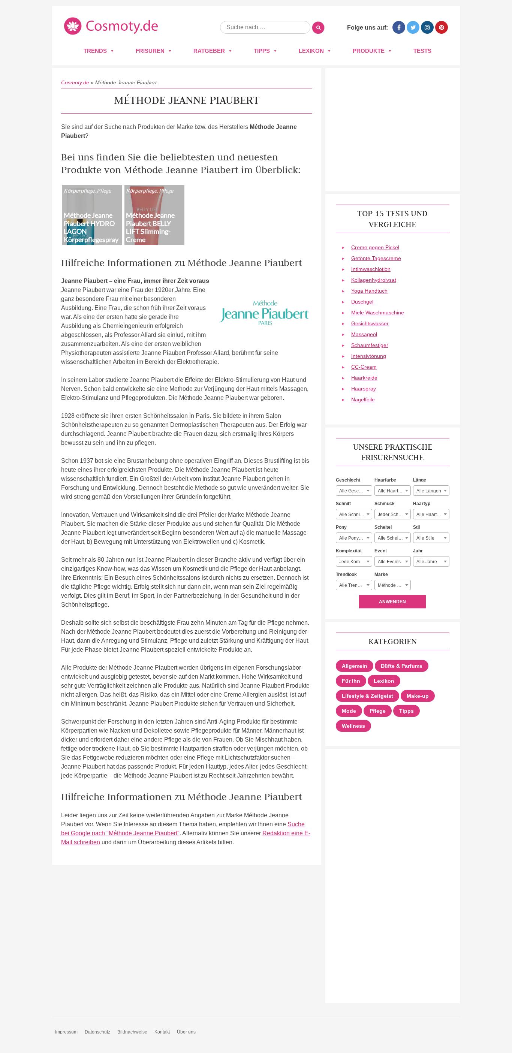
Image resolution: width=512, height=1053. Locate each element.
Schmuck (384, 503)
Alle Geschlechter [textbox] (355, 491)
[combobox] (354, 490)
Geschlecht (348, 480)
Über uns (186, 1032)
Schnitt (343, 503)
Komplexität (349, 550)
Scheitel (383, 527)
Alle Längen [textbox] (428, 491)
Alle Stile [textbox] (425, 538)
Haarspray (363, 389)
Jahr (418, 550)
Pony (341, 527)
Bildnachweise (132, 1032)
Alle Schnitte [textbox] (352, 514)
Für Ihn (351, 681)
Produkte (369, 51)
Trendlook (346, 574)
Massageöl (364, 334)
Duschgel (362, 302)
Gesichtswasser (370, 323)
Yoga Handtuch (369, 291)
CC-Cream (364, 367)
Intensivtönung (368, 356)
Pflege (378, 711)
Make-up (418, 696)
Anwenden (392, 601)
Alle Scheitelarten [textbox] (394, 538)
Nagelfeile (363, 399)
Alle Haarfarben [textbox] (394, 491)
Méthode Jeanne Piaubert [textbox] (394, 585)
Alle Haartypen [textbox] (431, 514)
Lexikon (311, 51)
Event (380, 550)
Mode (349, 711)
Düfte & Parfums (401, 666)
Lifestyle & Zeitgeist (367, 696)
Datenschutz (97, 1032)
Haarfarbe (385, 480)
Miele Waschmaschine (377, 313)
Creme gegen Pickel (375, 247)
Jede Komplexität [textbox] (355, 561)
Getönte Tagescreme (376, 258)
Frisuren (150, 51)
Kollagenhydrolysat (373, 280)
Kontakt (162, 1032)
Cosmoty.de (75, 82)
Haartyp (421, 503)
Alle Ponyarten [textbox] (354, 538)
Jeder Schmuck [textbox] (393, 514)
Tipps (262, 51)
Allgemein (354, 666)
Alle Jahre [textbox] (426, 561)
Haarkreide (364, 378)
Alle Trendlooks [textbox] (355, 585)
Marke (381, 574)
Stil (416, 527)
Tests (422, 51)
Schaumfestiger (369, 345)
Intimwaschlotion (371, 269)
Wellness (353, 726)
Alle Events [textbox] (389, 561)
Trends (95, 51)
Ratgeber (209, 51)
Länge (419, 480)
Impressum (66, 1032)
